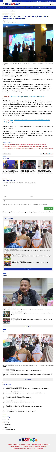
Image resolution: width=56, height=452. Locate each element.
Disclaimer (34, 444)
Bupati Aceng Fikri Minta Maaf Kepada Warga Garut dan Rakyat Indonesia (24, 406)
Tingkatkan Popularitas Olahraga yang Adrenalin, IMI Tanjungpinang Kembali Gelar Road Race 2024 (27, 309)
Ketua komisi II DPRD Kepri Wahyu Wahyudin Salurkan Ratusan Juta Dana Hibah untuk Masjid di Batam (28, 148)
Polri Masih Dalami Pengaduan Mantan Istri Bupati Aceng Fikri (21, 411)
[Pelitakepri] (12, 4)
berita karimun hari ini (9, 429)
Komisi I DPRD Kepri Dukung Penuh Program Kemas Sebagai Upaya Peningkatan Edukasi (24, 144)
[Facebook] (20, 440)
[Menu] (4, 4)
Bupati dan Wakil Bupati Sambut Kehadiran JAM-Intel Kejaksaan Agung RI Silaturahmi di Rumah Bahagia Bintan (27, 251)
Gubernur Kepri (7, 427)
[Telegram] (33, 440)
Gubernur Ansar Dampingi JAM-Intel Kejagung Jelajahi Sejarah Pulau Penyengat (31, 1)
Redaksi (10, 444)
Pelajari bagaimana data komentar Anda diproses (41, 212)
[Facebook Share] (41, 154)
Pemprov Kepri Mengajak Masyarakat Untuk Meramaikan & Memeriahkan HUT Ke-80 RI (27, 388)
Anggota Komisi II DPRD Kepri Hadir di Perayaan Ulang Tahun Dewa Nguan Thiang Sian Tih (25, 146)
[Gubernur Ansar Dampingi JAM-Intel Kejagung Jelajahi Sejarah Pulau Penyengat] (7, 257)
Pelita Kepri (8, 21)
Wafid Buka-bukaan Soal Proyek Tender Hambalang (18, 397)
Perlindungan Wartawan (28, 446)
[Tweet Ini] (44, 154)
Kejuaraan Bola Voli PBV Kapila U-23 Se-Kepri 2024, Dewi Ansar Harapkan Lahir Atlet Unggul (31, 313)
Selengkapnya (27, 269)
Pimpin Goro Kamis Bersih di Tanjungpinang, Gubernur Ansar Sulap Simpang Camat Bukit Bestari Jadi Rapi (27, 375)
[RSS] (36, 440)
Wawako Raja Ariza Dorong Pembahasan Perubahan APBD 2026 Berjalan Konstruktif (30, 263)
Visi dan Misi (22, 444)
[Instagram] (28, 440)
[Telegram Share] (49, 154)
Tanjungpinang (7, 424)
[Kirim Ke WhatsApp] (52, 154)
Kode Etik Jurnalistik (43, 444)
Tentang (15, 444)
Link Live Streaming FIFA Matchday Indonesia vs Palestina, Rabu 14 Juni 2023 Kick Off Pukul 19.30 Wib (31, 320)
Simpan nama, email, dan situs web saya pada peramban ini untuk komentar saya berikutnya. (26, 204)
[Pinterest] (25, 440)
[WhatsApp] (31, 440)
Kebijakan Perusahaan (40, 446)
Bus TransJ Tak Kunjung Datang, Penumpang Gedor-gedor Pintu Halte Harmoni (25, 393)
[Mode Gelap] (50, 4)
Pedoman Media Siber (15, 446)
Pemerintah (12, 14)
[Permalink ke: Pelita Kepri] (4, 21)
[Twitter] (23, 440)
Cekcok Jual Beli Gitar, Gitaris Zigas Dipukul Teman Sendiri (20, 402)
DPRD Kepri (6, 422)
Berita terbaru (6, 14)
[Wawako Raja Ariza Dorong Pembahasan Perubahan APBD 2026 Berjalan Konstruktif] (7, 263)
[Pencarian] (52, 4)
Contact (28, 444)
